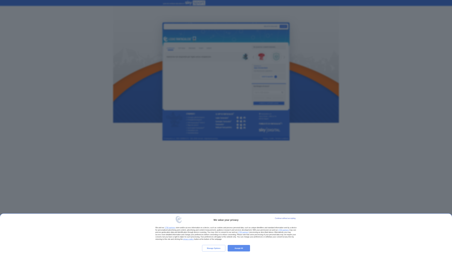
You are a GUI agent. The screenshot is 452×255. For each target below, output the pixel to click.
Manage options (213, 248)
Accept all (239, 248)
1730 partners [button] (170, 228)
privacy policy (188, 239)
